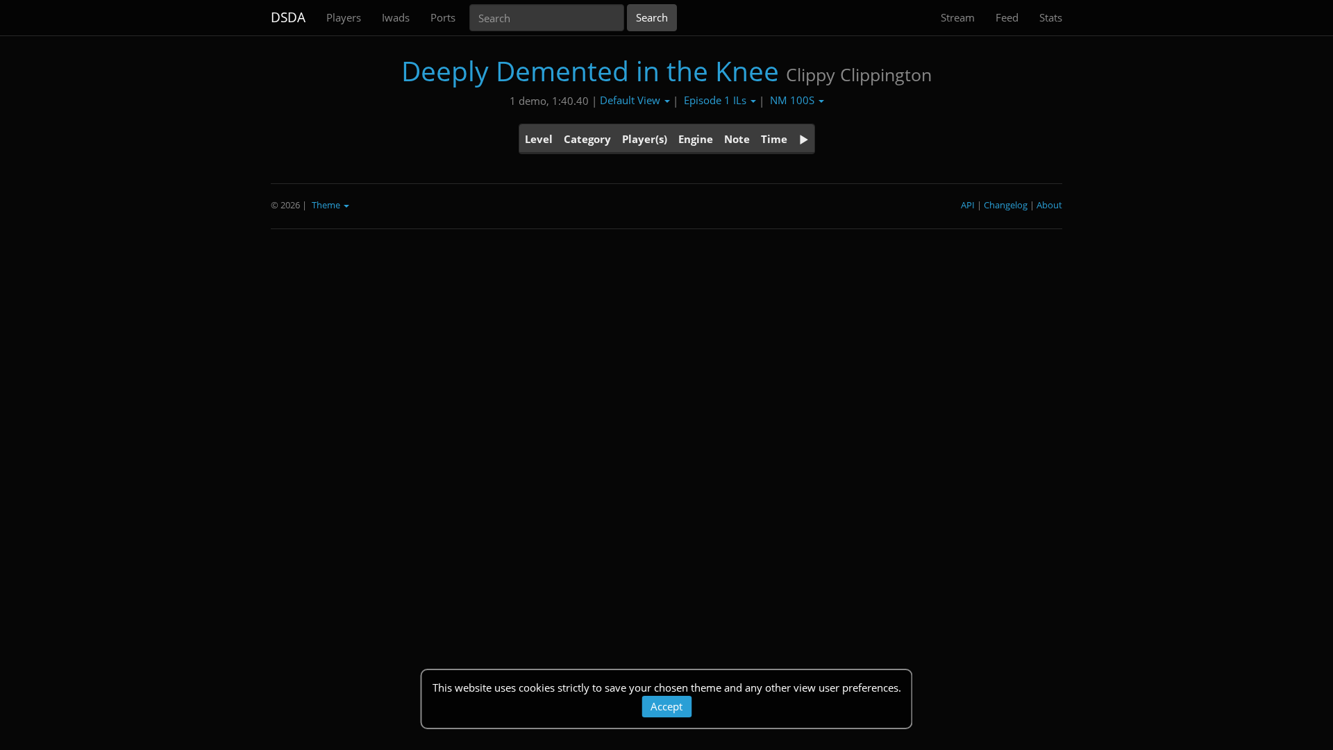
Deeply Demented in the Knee (590, 70)
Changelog (1006, 205)
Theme (327, 205)
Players (343, 17)
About (1049, 205)
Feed (1007, 17)
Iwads (396, 17)
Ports (442, 17)
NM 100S (793, 100)
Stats (1050, 17)
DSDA (288, 17)
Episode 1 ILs (716, 100)
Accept (666, 706)
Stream (958, 17)
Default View (631, 100)
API (968, 205)
